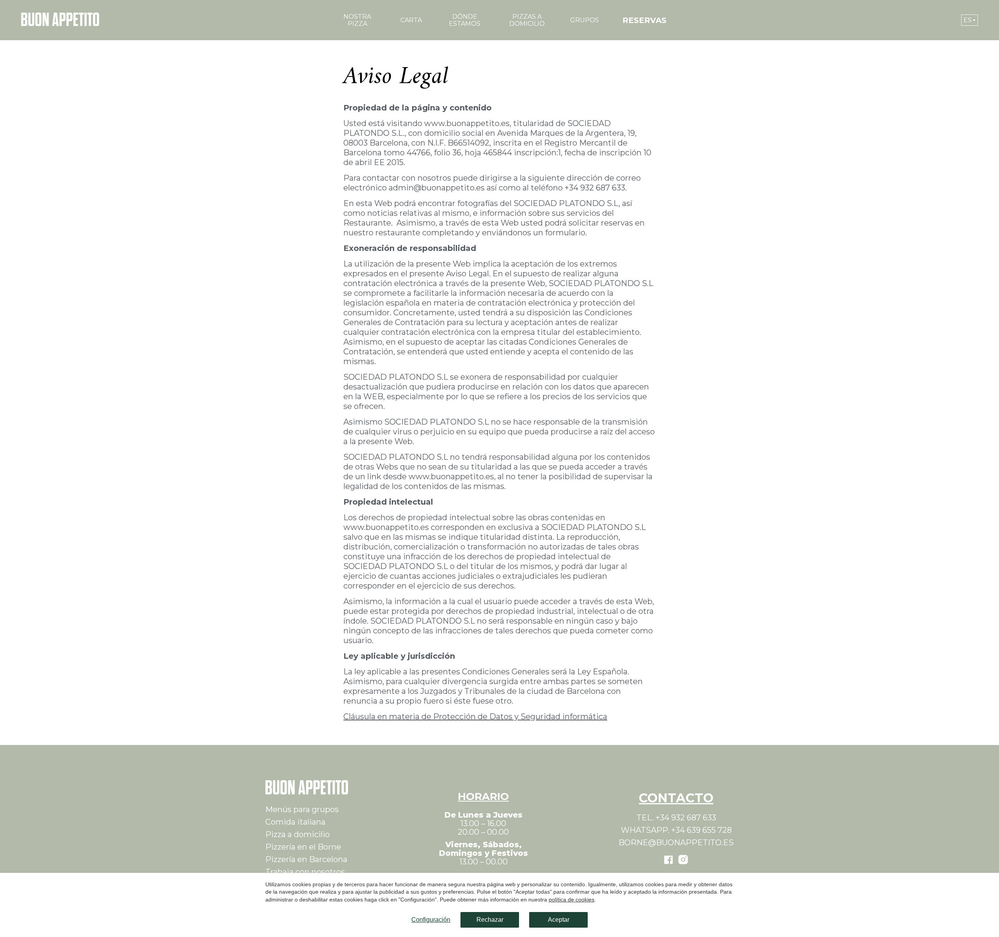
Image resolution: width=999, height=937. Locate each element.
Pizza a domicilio (297, 834)
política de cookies (571, 899)
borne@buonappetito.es (676, 842)
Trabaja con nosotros (305, 872)
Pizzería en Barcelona (306, 859)
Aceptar (558, 919)
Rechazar (489, 919)
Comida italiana (295, 822)
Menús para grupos (302, 809)
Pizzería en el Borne (303, 847)
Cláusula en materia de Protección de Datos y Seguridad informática (475, 716)
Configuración (430, 919)
